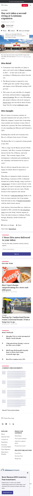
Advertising (18, 436)
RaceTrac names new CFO (15, 359)
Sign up (25, 5)
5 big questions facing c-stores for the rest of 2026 (17, 344)
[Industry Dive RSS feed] (13, 424)
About (3, 434)
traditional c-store (22, 105)
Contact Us (4, 439)
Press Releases (5, 449)
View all (4, 410)
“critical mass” (5, 184)
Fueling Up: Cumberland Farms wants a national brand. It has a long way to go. (16, 319)
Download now (7, 492)
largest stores (7, 102)
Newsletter (4, 442)
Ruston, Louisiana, (25, 70)
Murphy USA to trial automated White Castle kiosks (18, 337)
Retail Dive (18, 458)
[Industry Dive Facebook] (6, 424)
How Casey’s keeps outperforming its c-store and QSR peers (15, 287)
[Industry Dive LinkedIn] (2, 424)
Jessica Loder (9, 25)
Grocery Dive (19, 456)
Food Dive (18, 453)
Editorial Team (5, 437)
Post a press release (13, 410)
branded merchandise (24, 201)
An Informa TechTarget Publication (16, 1)
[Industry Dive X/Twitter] (10, 424)
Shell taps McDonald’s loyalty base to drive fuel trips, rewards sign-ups (17, 352)
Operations (12, 229)
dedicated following (17, 195)
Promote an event (20, 446)
